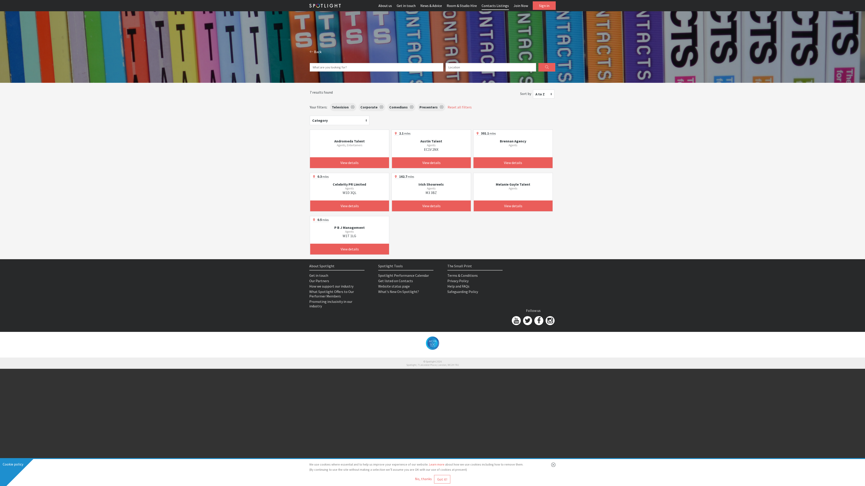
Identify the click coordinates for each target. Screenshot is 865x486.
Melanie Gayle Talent (513, 184)
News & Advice (431, 5)
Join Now (521, 5)
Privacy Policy (458, 281)
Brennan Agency (513, 141)
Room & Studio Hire (462, 5)
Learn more (436, 464)
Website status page (394, 286)
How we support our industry (331, 286)
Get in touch (406, 5)
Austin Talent (431, 141)
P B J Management (349, 227)
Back (317, 52)
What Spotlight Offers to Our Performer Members (331, 293)
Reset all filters (460, 107)
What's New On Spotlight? (398, 291)
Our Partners (319, 281)
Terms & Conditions (462, 275)
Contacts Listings (495, 5)
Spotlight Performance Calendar (403, 275)
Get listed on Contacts (395, 281)
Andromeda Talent (349, 141)
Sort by (525, 93)
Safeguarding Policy (462, 291)
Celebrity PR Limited (349, 184)
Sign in (544, 5)
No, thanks (423, 479)
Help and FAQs (458, 286)
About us (385, 5)
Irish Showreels (431, 184)
